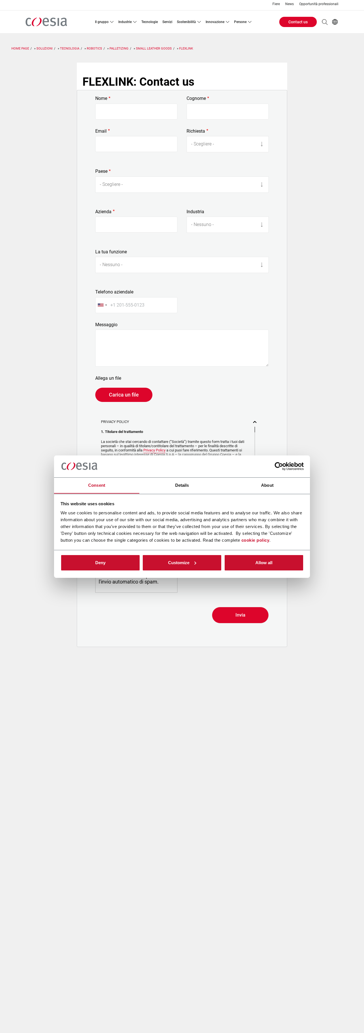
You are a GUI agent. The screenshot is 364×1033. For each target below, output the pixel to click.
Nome (101, 98)
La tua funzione (111, 251)
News (289, 4)
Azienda (103, 211)
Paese (101, 171)
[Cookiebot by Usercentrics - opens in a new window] (279, 466)
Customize (178, 562)
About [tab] (267, 484)
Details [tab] (182, 484)
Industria (195, 211)
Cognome (196, 98)
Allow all (263, 562)
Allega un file (108, 378)
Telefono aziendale (114, 292)
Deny (100, 562)
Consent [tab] (96, 484)
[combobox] (102, 305)
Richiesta (196, 131)
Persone (240, 22)
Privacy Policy (154, 450)
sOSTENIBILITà (186, 22)
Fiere (276, 4)
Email (101, 131)
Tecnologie (149, 22)
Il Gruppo (102, 22)
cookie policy (255, 539)
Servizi (167, 22)
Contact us (298, 22)
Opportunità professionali (318, 4)
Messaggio (106, 324)
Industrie (125, 22)
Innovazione (215, 22)
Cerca (324, 22)
